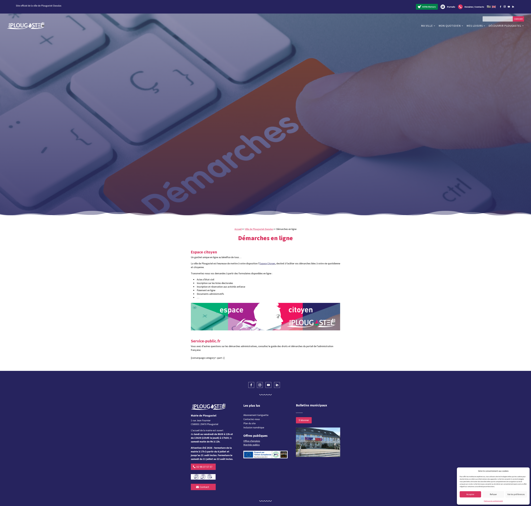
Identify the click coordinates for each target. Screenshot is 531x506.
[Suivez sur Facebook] (501, 7)
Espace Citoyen (267, 263)
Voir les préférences (516, 494)
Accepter (470, 494)
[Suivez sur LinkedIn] (513, 7)
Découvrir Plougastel (505, 25)
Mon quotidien (450, 25)
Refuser (493, 494)
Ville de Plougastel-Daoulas (259, 229)
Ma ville (427, 25)
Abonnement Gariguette (255, 415)
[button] (525, 471)
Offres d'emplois (251, 441)
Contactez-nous (251, 419)
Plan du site (249, 423)
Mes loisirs (475, 25)
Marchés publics (251, 444)
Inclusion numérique (253, 428)
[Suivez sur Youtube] (509, 7)
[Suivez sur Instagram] (505, 6)
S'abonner (304, 420)
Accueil (238, 229)
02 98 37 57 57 (204, 466)
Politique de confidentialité (493, 501)
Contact (204, 487)
